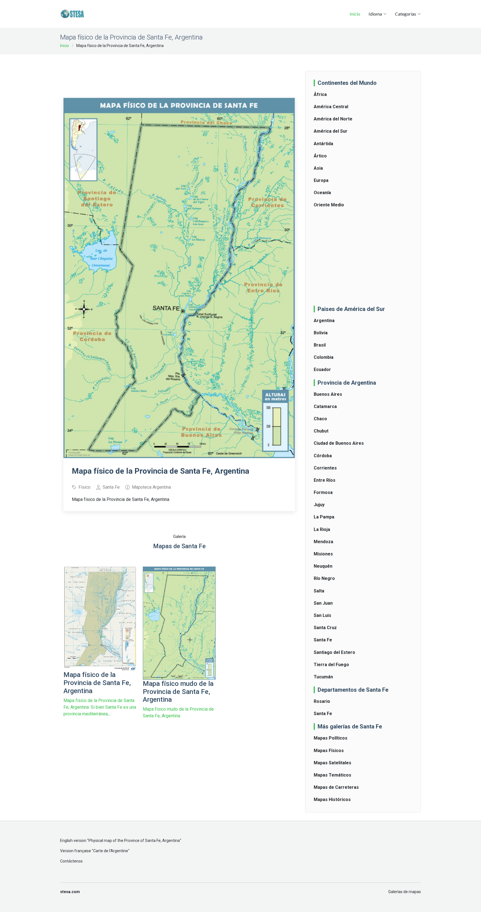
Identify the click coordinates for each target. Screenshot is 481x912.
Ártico (320, 156)
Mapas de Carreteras (336, 787)
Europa (321, 180)
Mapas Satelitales (332, 762)
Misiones (323, 554)
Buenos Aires (328, 394)
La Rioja (322, 529)
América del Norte (333, 119)
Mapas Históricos (332, 799)
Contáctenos (71, 861)
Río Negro (324, 578)
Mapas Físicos (329, 750)
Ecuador (322, 369)
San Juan (323, 603)
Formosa (323, 492)
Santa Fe (323, 639)
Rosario (322, 701)
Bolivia (321, 332)
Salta (319, 591)
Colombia (323, 357)
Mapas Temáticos (332, 775)
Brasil (320, 345)
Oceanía (322, 192)
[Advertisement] (179, 72)
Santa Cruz (325, 627)
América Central (331, 106)
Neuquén (323, 566)
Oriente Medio (329, 204)
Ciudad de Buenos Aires (339, 443)
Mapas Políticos (330, 738)
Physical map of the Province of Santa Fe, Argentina (134, 840)
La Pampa (324, 517)
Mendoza (323, 541)
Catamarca (325, 406)
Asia (318, 168)
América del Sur (330, 131)
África (320, 94)
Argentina (324, 320)
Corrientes (325, 468)
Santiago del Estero (334, 652)
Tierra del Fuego (331, 664)
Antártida (323, 143)
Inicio (355, 13)
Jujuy (319, 504)
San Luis (322, 615)
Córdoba (323, 455)
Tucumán (323, 676)
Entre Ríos (324, 480)
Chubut (321, 431)
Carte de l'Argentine (110, 851)
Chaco (320, 418)
